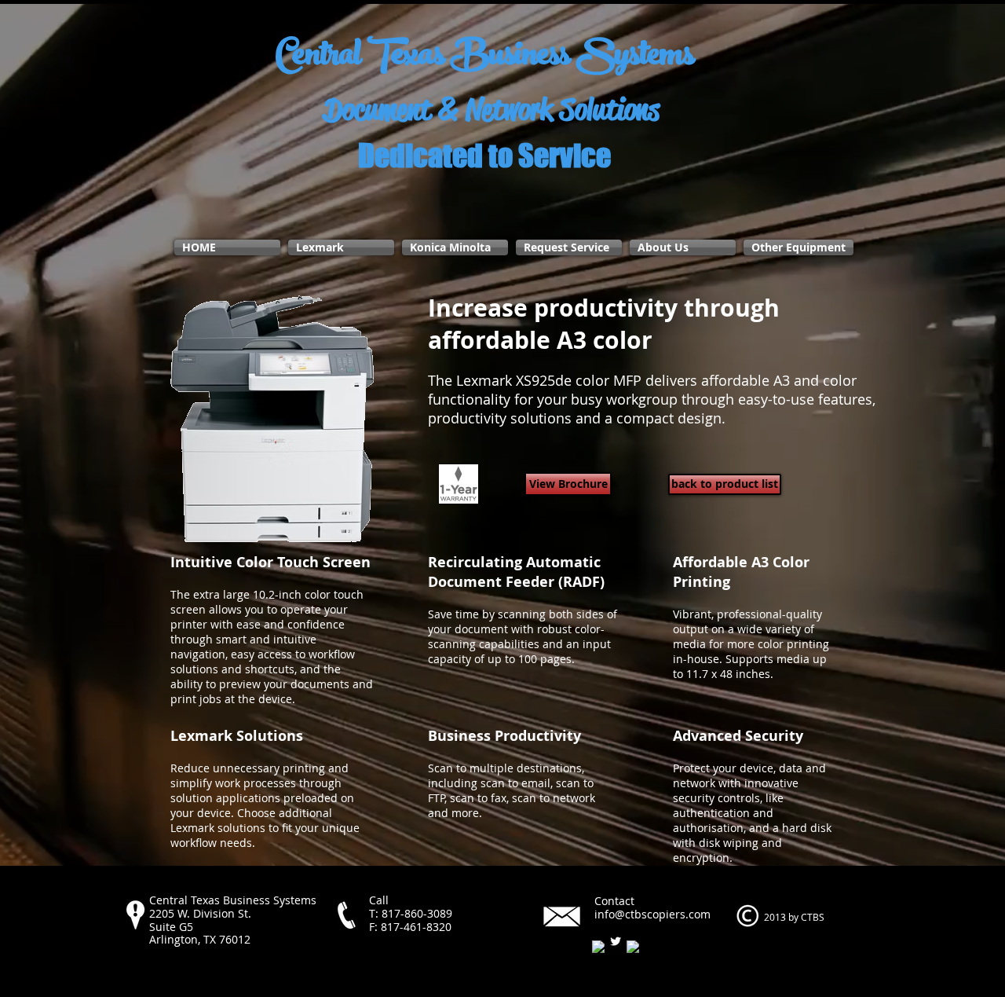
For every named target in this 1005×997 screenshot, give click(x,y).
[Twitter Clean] (615, 941)
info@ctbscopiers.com (652, 914)
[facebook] (598, 946)
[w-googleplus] (633, 946)
